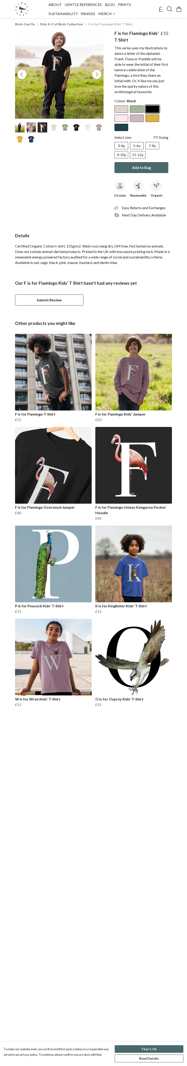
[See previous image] (21, 74)
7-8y (152, 145)
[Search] (169, 9)
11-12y (137, 155)
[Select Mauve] (137, 118)
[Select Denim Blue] (121, 127)
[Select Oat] (121, 109)
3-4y (121, 145)
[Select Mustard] (152, 118)
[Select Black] (152, 109)
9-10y (121, 155)
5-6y (136, 145)
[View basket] (178, 9)
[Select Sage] (137, 109)
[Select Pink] (121, 118)
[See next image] (96, 74)
